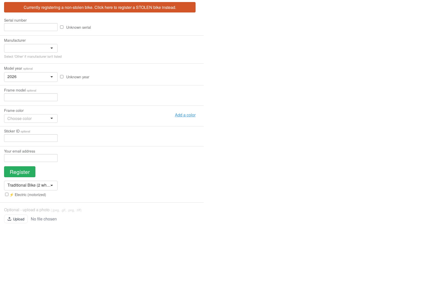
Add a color (185, 115)
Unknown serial (78, 27)
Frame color (14, 110)
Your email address (19, 151)
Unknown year (77, 76)
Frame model (20, 90)
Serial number (15, 20)
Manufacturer (15, 40)
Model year (18, 68)
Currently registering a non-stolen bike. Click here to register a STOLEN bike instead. (100, 7)
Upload (18, 218)
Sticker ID (17, 130)
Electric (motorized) (27, 194)
